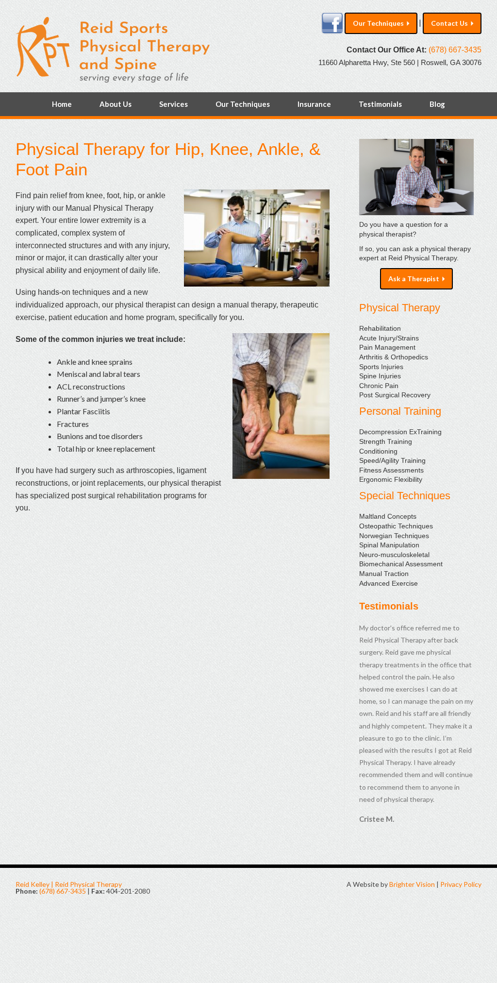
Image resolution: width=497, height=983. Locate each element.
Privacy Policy (460, 884)
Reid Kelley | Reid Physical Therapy (69, 884)
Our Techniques (378, 23)
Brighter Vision (412, 884)
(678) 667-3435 (455, 50)
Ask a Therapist (413, 278)
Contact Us (449, 23)
